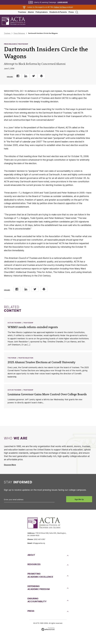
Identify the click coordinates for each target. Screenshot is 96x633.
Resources (34, 564)
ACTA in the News (14, 323)
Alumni (31, 12)
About (31, 555)
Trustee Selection (25, 358)
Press (71, 12)
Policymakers (42, 12)
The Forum (12, 358)
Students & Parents (58, 12)
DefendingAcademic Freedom (39, 587)
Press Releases (19, 33)
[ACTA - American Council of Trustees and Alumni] (15, 21)
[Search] (77, 12)
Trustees (22, 12)
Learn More (62, 2)
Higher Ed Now (60, 7)
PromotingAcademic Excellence (40, 575)
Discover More (10, 465)
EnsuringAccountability (37, 600)
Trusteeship (28, 323)
